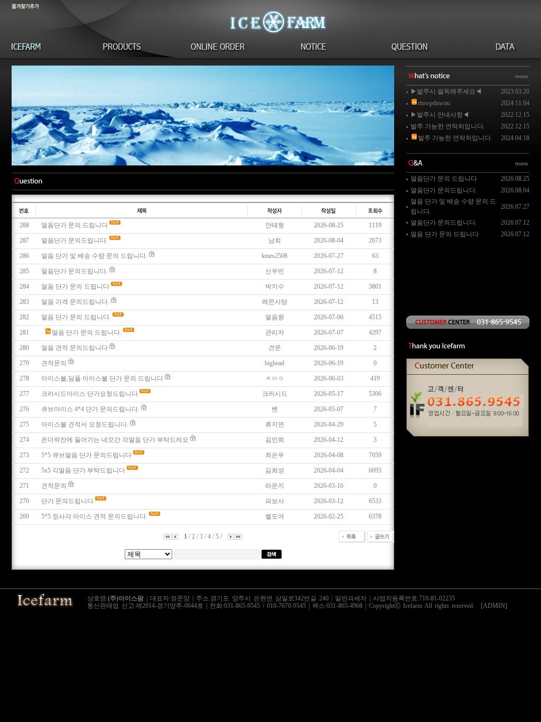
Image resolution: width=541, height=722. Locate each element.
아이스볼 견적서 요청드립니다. (84, 424)
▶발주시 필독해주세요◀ (446, 91)
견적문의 (54, 363)
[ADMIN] (494, 605)
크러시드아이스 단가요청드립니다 (89, 393)
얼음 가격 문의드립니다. (75, 302)
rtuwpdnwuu (434, 103)
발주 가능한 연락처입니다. (448, 126)
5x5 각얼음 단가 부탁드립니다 (83, 470)
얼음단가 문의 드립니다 (74, 225)
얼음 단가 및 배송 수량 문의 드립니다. (94, 256)
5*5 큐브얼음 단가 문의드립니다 (86, 455)
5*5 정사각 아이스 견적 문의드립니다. (94, 516)
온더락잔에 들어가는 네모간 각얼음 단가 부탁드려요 (115, 439)
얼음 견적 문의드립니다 (74, 347)
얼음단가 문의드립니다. (74, 240)
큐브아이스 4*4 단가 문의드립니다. (90, 409)
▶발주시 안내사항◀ (440, 114)
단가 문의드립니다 (67, 501)
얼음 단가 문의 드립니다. (76, 317)
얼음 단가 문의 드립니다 (75, 286)
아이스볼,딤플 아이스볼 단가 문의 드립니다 (102, 378)
